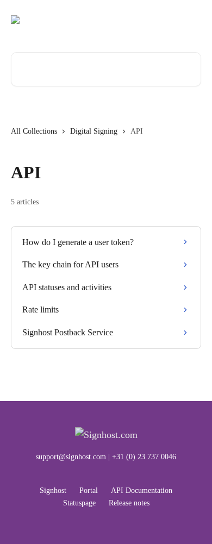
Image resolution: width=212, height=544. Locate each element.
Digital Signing (93, 131)
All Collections (34, 131)
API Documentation (141, 490)
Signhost (53, 490)
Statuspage (79, 503)
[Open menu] (191, 19)
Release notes (129, 503)
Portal (88, 490)
